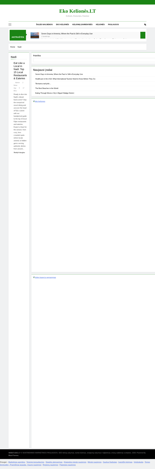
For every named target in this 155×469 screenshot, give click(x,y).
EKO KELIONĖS (62, 24)
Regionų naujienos (50, 465)
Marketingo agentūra (16, 462)
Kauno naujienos (34, 465)
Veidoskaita (138, 462)
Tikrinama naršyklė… (43, 84)
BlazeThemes (13, 455)
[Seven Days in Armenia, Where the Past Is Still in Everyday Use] (35, 36)
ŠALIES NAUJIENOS (44, 24)
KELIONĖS (100, 24)
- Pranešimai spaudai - (18, 465)
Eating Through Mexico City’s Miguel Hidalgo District (54, 93)
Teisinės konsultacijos (35, 462)
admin (17, 82)
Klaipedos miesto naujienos (75, 462)
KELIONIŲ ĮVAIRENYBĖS (82, 24)
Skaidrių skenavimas (54, 462)
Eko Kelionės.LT (77, 11)
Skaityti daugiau (19, 152)
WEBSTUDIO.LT (14, 453)
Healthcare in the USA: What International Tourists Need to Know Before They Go (65, 79)
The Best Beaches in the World (46, 88)
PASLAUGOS (113, 24)
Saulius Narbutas (110, 462)
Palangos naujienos (68, 465)
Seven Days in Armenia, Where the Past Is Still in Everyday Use (67, 34)
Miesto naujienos (94, 462)
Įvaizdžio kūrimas (125, 462)
